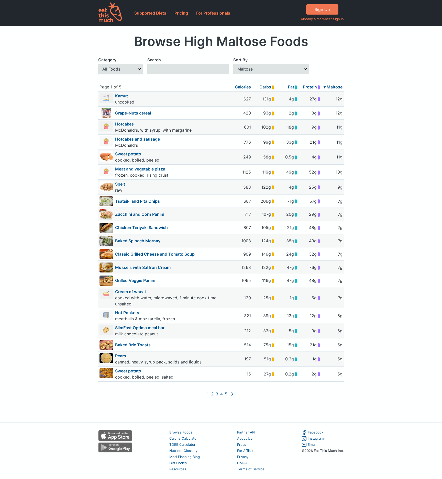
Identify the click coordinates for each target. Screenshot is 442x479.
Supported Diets (150, 13)
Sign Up (322, 9)
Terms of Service (250, 469)
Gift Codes (178, 463)
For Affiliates (247, 451)
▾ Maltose (333, 86)
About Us (244, 438)
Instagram (316, 438)
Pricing (181, 13)
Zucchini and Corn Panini (139, 214)
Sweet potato (128, 153)
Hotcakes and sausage (138, 139)
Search (154, 59)
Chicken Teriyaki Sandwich (141, 227)
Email (312, 444)
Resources (177, 469)
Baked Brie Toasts (133, 344)
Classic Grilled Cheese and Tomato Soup (155, 254)
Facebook (315, 432)
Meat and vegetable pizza (140, 169)
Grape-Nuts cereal (133, 113)
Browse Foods (180, 432)
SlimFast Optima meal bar (140, 327)
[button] (120, 69)
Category (107, 59)
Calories (243, 86)
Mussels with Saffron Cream (143, 267)
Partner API (246, 432)
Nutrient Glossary (183, 451)
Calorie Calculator (183, 438)
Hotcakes (125, 124)
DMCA (242, 463)
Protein (310, 86)
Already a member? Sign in (322, 19)
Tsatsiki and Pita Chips (137, 201)
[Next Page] (232, 394)
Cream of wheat (131, 291)
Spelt (120, 184)
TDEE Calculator (182, 444)
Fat (291, 86)
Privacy (242, 457)
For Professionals (213, 13)
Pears (121, 355)
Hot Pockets (127, 312)
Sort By (240, 59)
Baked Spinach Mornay (137, 240)
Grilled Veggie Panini (135, 280)
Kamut (122, 95)
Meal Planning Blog (184, 457)
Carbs (265, 86)
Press (241, 444)
